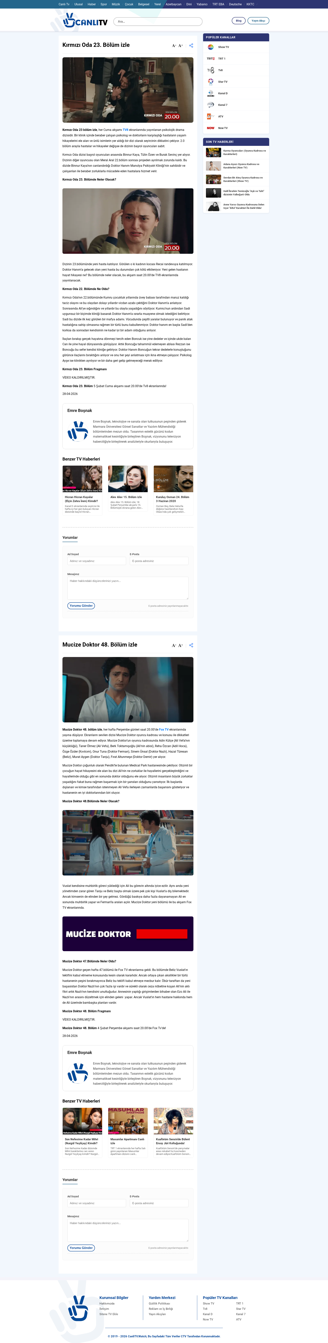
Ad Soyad (73, 554)
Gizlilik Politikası (159, 1303)
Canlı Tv (64, 4)
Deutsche (235, 4)
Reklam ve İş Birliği (161, 1309)
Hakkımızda (106, 1303)
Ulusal (78, 4)
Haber (92, 4)
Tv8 (205, 1309)
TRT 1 (239, 1303)
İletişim (104, 1309)
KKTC (250, 4)
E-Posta (134, 554)
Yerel (157, 4)
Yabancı (202, 4)
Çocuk (129, 4)
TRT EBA (218, 4)
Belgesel (143, 4)
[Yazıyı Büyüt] (180, 46)
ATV (238, 1319)
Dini (189, 4)
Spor (104, 4)
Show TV (208, 1303)
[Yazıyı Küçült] (174, 46)
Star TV (241, 1309)
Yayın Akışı (258, 20)
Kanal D (208, 1314)
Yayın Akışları (157, 1314)
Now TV (208, 1319)
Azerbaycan (173, 4)
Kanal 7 (240, 1314)
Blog (238, 20)
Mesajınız (73, 574)
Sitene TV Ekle (108, 1314)
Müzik (116, 4)
